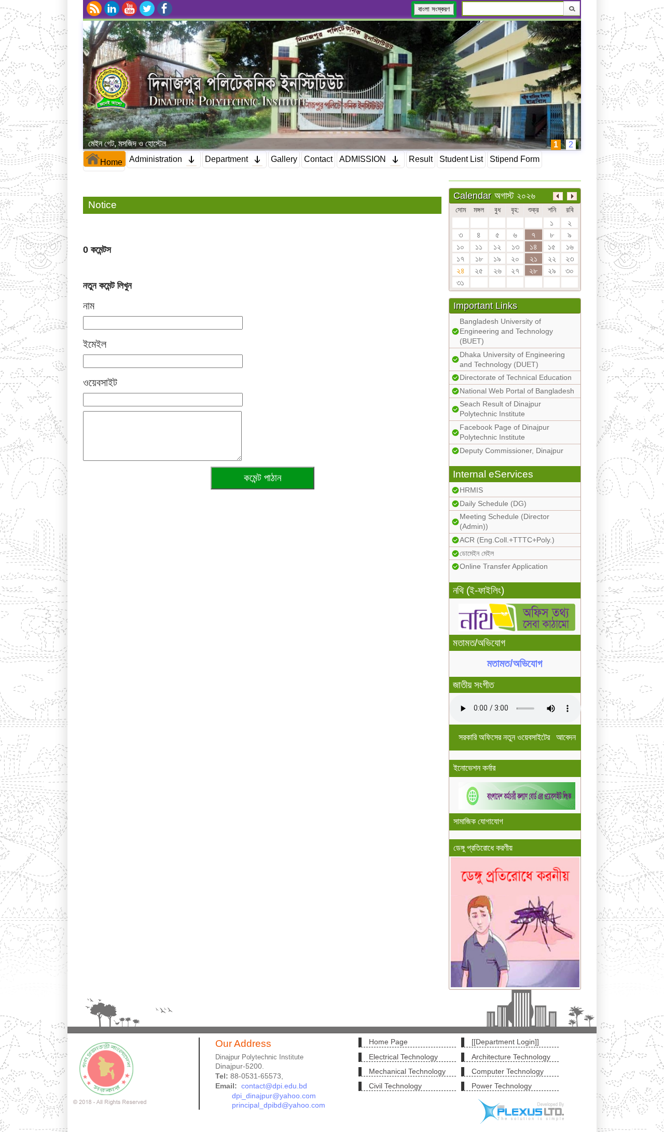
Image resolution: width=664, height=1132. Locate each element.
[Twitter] (147, 8)
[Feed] (94, 8)
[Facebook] (164, 8)
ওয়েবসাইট (100, 382)
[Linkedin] (111, 8)
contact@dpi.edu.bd (274, 1086)
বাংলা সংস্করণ (434, 9)
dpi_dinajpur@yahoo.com (274, 1096)
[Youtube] (129, 8)
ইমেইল (94, 344)
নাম (88, 305)
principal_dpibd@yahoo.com (278, 1105)
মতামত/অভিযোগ (515, 664)
